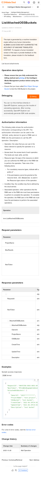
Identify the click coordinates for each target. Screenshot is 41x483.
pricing (21, 78)
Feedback (24, 470)
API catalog (7, 16)
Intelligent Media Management (20, 12)
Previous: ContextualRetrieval (12, 460)
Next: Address (34, 460)
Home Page (5, 12)
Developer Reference (10, 14)
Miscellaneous (17, 16)
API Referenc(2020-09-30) (27, 14)
